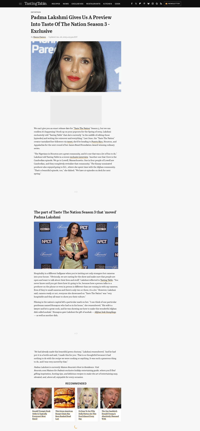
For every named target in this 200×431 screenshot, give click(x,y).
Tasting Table (106, 279)
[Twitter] (136, 4)
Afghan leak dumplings (105, 311)
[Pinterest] (144, 4)
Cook (117, 3)
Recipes (56, 3)
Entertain (36, 12)
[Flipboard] (140, 4)
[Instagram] (153, 4)
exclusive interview (79, 156)
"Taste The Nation (81, 128)
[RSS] (161, 4)
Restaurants (93, 3)
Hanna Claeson (39, 37)
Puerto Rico (97, 141)
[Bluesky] (148, 4)
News (66, 3)
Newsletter (174, 3)
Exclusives (77, 3)
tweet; (70, 141)
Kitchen (107, 3)
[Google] (157, 4)
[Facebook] (132, 4)
